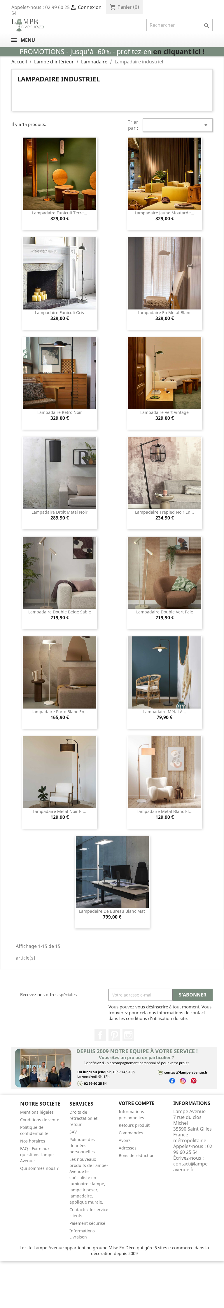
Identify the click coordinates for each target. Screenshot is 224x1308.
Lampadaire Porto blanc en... (60, 711)
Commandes (131, 1133)
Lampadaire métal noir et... (59, 811)
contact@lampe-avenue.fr (191, 1167)
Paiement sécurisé (87, 1223)
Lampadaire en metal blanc (164, 312)
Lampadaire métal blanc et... (164, 811)
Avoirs (125, 1140)
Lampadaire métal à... (164, 711)
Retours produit (134, 1125)
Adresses (127, 1148)
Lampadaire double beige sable (59, 612)
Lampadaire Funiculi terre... (59, 213)
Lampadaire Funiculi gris (59, 312)
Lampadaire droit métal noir (60, 512)
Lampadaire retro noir (59, 412)
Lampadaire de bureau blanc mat (112, 911)
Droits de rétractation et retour (83, 1118)
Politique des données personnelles (82, 1145)
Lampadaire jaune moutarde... (164, 213)
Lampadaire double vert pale (164, 612)
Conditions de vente (39, 1119)
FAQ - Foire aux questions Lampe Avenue (37, 1154)
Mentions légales (37, 1112)
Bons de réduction (137, 1155)
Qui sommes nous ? (39, 1168)
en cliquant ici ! (179, 51)
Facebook (100, 1035)
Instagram (128, 1035)
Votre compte (136, 1103)
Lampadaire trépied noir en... (164, 512)
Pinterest (114, 1035)
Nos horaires (32, 1141)
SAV (73, 1132)
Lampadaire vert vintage (164, 412)
